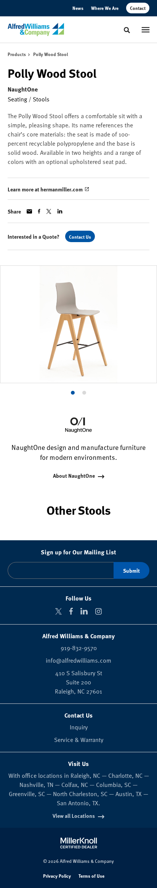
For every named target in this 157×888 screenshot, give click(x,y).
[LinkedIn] (84, 611)
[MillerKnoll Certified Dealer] (79, 843)
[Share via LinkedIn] (59, 211)
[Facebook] (71, 611)
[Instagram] (98, 611)
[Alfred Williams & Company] (36, 30)
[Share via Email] (29, 211)
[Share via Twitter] (48, 211)
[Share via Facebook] (39, 211)
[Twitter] (58, 611)
